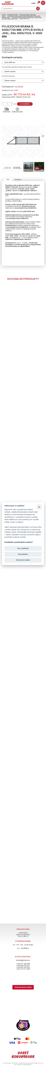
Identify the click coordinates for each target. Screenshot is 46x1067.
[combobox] (19, 8)
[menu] (43, 3)
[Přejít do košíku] (38, 4)
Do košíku (25, 104)
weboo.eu (38, 1063)
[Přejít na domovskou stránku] (8, 4)
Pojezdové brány (12, 14)
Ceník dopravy (6, 111)
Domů (4, 14)
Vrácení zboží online (23, 987)
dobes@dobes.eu (23, 960)
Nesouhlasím (23, 554)
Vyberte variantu (9, 71)
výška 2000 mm (9, 62)
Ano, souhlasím (23, 548)
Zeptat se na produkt (17, 111)
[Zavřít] (39, 507)
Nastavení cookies (23, 560)
